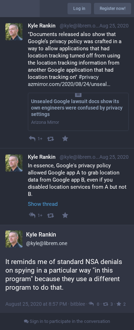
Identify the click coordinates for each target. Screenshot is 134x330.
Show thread (43, 204)
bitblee (77, 304)
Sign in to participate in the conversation (69, 321)
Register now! (112, 8)
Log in (79, 8)
